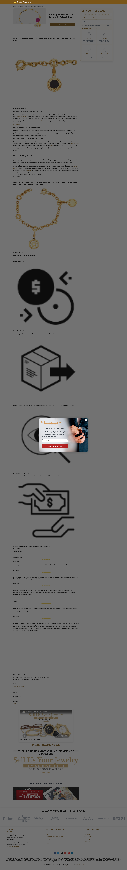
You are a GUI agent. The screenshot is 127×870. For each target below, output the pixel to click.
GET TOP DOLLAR (55, 446)
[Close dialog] (86, 420)
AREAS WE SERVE (83, 2)
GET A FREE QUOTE (72, 2)
